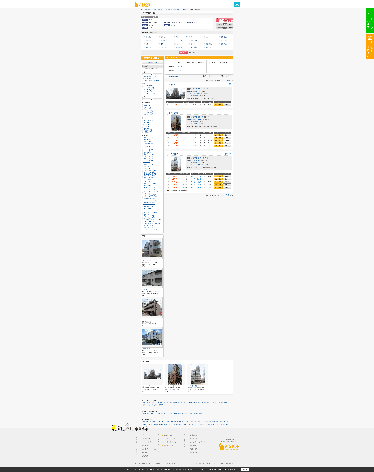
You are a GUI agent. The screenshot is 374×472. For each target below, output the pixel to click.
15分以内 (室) (148, 113)
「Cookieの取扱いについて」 (219, 469)
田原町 (213, 424)
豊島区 (209, 402)
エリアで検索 (194, 452)
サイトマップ (170, 463)
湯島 (152, 424)
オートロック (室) (149, 218)
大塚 (148, 44)
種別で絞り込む (152, 62)
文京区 (157, 402)
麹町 (171, 413)
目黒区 (180, 402)
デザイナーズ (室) (149, 155)
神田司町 (201, 158)
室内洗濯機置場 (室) (150, 174)
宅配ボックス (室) (149, 222)
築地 (209, 424)
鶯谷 (148, 47)
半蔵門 (192, 413)
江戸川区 (154, 405)
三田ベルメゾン (147, 319)
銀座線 (192, 91)
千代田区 (196, 89)
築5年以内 (193, 435)
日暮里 (224, 44)
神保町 (196, 413)
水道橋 (158, 413)
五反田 (224, 37)
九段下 (167, 413)
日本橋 (186, 421)
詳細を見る (218, 104)
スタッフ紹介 (146, 442)
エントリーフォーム (149, 449)
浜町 (217, 421)
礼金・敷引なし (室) (149, 78)
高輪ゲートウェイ (181, 37)
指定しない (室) (148, 137)
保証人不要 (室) (148, 158)
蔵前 (180, 424)
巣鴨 (163, 44)
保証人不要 (193, 438)
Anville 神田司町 (173, 154)
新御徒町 (161, 424)
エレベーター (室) (149, 187)
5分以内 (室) (147, 107)
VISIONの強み (147, 438)
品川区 (175, 402)
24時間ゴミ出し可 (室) (150, 229)
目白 (208, 40)
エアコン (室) (148, 208)
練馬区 (226, 402)
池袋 (223, 40)
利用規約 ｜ (159, 463)
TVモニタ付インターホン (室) (152, 220)
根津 (227, 424)
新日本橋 (148, 421)
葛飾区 (149, 405)
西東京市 (160, 405)
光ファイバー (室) (149, 216)
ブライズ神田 (172, 85)
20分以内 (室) (148, 114)
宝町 (148, 424)
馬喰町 (191, 421)
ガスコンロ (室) (148, 193)
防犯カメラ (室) (148, 227)
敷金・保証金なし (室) (150, 76)
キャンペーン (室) (149, 172)
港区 (148, 402)
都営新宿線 (193, 119)
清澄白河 (222, 424)
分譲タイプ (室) (148, 164)
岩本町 (201, 117)
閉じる (245, 469)
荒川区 (216, 402)
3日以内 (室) (147, 141)
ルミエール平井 (147, 260)
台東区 (162, 402)
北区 (212, 402)
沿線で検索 (193, 449)
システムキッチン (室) (150, 197)
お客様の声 (168, 435)
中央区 (144, 402)
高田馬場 (194, 40)
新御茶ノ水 (199, 164)
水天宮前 (222, 421)
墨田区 (166, 402)
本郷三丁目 (167, 424)
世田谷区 (189, 402)
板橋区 (221, 402)
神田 (208, 47)
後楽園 (205, 424)
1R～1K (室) (147, 86)
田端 (193, 44)
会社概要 (145, 456)
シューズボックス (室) (150, 212)
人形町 (195, 421)
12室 (180, 70)
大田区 (184, 402)
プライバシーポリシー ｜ (143, 463)
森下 (193, 424)
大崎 (208, 37)
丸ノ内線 (192, 93)
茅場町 (214, 421)
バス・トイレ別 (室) (150, 200)
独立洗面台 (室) (148, 206)
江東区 (171, 402)
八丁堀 (173, 424)
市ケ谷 (163, 413)
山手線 (192, 95)
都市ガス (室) (147, 185)
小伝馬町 (163, 421)
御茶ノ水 (153, 413)
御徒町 (179, 47)
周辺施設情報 (168, 445)
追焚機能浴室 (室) (149, 202)
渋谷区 (195, 402)
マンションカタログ (171, 442)
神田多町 (201, 89)
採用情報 (145, 452)
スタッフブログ (169, 438)
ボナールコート (147, 289)
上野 (163, 47)
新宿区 (152, 402)
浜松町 (148, 37)
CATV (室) (146, 214)
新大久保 (179, 40)
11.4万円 (179, 66)
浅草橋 (209, 421)
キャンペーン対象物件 (197, 442)
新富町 (184, 424)
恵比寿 (163, 40)
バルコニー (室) (148, 181)
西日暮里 (209, 44)
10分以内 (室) (148, 111)
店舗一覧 (145, 445)
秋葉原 (194, 47)
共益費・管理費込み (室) (151, 80)
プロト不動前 (146, 348)
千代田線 (192, 164)
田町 (163, 37)
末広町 (187, 413)
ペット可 (193, 445)
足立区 (144, 405)
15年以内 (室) (147, 130)
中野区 (199, 402)
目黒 (148, 40)
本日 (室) (146, 139)
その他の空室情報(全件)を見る (177, 190)
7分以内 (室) (147, 109)
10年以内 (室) (147, 128)
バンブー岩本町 (173, 113)
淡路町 (198, 93)
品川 (193, 37)
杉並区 (204, 402)
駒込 (178, 44)
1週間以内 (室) (148, 143)
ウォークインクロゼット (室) (152, 210)
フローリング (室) (149, 176)
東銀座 (200, 424)
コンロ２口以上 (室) (149, 195)
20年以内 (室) (147, 132)
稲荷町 (189, 424)
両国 (177, 424)
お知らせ (145, 435)
